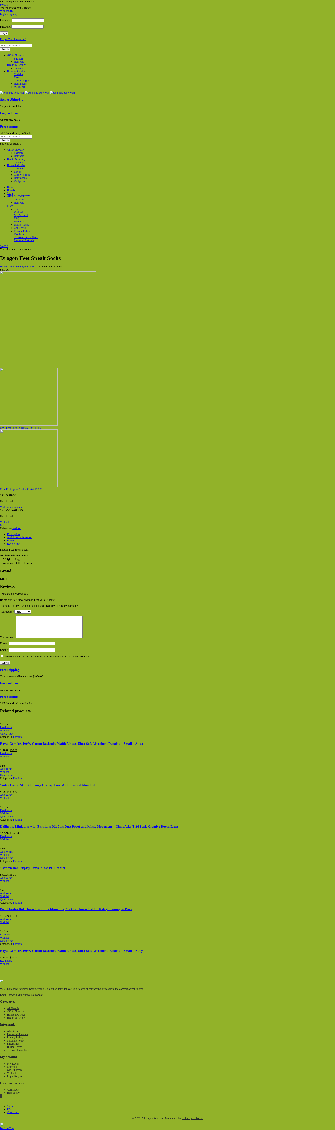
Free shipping (10, 670)
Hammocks (20, 83)
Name (4, 643)
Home (3, 266)
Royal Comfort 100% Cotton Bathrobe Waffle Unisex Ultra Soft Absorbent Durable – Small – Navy (71, 951)
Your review (8, 637)
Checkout (12, 1066)
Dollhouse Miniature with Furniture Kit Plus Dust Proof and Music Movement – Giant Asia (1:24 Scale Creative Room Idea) (89, 826)
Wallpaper (19, 86)
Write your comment (11, 506)
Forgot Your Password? (13, 39)
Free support (9, 126)
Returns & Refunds (17, 1034)
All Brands (13, 1008)
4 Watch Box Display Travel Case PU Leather (32, 868)
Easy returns (9, 113)
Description (13, 534)
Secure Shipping (11, 99)
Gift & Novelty (15, 55)
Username (5, 20)
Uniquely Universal (192, 1118)
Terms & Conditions (18, 1050)
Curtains (18, 74)
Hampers (19, 61)
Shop (10, 1106)
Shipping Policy (16, 1040)
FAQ (10, 1109)
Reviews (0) (13, 543)
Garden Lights (22, 80)
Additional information (19, 537)
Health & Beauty (16, 64)
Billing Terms (14, 1046)
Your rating (7, 611)
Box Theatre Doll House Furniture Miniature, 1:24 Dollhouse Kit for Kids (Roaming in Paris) (66, 909)
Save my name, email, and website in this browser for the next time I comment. (47, 656)
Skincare (19, 67)
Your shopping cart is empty (15, 7)
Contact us (13, 1089)
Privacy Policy (15, 1037)
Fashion (18, 58)
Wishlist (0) (6, 10)
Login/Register (15, 1076)
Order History (14, 1069)
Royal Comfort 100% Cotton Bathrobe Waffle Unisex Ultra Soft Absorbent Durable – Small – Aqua (71, 743)
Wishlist (11, 1073)
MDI (2, 525)
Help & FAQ (14, 1092)
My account (13, 1063)
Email (4, 649)
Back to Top (7, 1128)
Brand (10, 540)
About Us (12, 1031)
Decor (17, 77)
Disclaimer (13, 1043)
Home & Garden (16, 71)
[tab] (171, 534)
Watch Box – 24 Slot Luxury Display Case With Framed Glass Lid (47, 785)
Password (5, 26)
